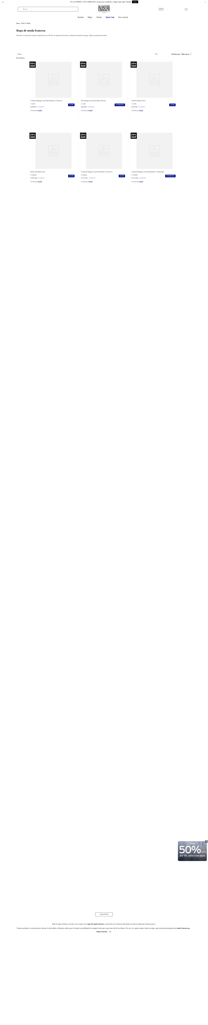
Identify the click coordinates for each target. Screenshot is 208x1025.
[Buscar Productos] (20, 9)
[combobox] (48, 9)
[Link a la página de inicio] (18, 23)
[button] (60, 54)
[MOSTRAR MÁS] (104, 914)
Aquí (135, 2)
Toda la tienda (25, 23)
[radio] (158, 54)
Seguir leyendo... (102, 931)
